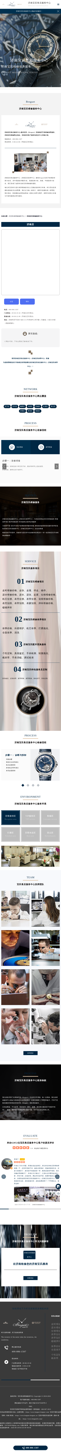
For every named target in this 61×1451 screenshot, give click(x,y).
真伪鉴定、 (6, 678)
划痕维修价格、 (47, 599)
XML (30, 1406)
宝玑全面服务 (56, 1316)
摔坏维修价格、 (47, 603)
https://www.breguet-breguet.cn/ (26, 1415)
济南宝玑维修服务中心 (38, 1204)
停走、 (37, 590)
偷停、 (44, 590)
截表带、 (7, 657)
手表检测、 (33, 653)
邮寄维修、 (22, 678)
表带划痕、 (20, 603)
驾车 (27, 301)
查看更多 (30, 1278)
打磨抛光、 (45, 628)
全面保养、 (8, 632)
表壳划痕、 (8, 603)
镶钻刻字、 (37, 678)
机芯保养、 (33, 628)
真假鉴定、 (20, 653)
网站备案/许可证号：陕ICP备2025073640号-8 (31, 1403)
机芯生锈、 (8, 599)
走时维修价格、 (10, 590)
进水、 (23, 595)
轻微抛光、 (45, 653)
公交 (11, 301)
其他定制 (44, 678)
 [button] (57, 1177)
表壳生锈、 (20, 599)
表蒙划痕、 (33, 603)
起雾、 (37, 595)
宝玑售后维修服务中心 (17, 216)
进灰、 (30, 595)
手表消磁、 (18, 657)
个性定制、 (8, 653)
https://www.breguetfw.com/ (33, 1419)
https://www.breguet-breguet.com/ (38, 1412)
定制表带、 (14, 678)
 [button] (4, 1177)
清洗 (16, 632)
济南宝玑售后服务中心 (39, 3)
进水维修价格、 (10, 595)
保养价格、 (8, 628)
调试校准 (29, 657)
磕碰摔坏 (7, 607)
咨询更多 (30, 1053)
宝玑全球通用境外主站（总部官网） (12, 1412)
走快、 (23, 590)
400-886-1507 (13, 309)
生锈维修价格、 (49, 595)
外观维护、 (20, 628)
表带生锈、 (33, 599)
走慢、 (30, 590)
